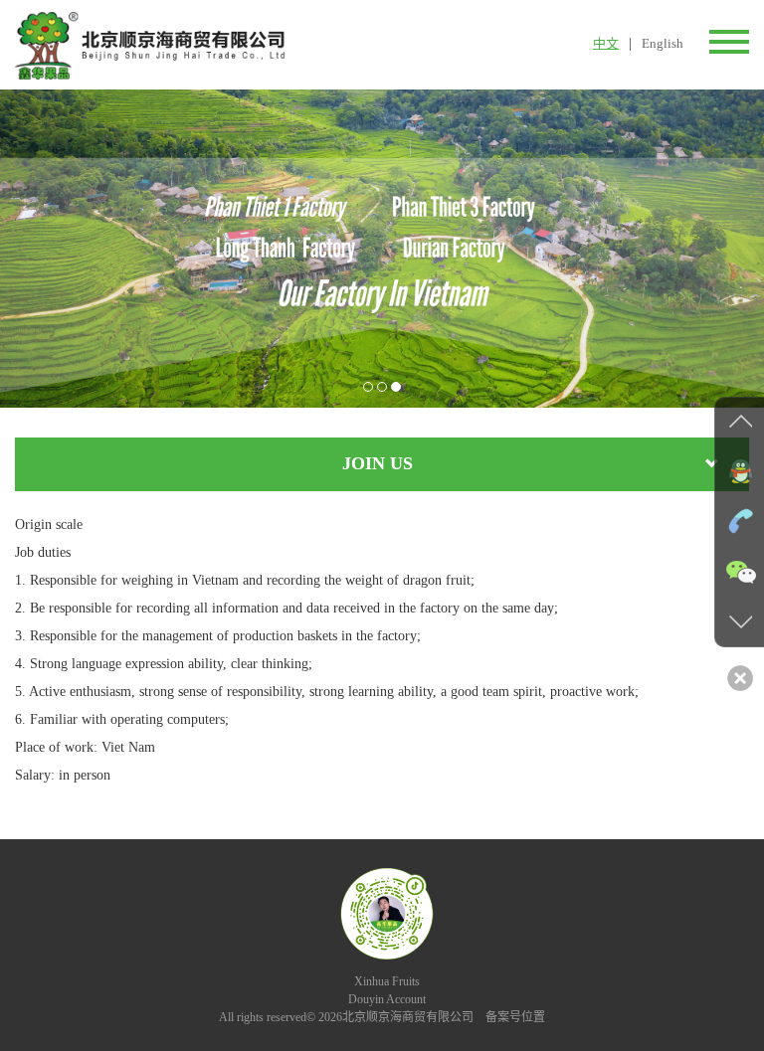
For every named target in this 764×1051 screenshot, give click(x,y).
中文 (606, 43)
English (662, 43)
